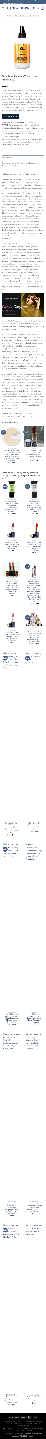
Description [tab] (7, 157)
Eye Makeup (15, 1422)
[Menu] (3, 8)
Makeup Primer (7, 144)
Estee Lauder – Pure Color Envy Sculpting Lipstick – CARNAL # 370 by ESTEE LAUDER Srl (34, 546)
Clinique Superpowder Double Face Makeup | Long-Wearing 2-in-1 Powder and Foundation (34, 1019)
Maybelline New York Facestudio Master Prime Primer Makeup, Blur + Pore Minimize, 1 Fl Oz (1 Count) (34, 506)
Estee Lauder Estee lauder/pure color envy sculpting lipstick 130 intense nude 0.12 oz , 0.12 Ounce (11, 828)
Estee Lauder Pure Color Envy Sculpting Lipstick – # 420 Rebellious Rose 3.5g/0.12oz (11, 636)
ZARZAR (24, 1436)
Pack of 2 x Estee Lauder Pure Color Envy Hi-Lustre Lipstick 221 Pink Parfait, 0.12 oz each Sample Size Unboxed (12, 587)
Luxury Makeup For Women (30, 142)
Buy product (10, 116)
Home (10, 16)
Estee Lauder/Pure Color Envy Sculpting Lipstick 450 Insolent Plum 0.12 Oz (11, 545)
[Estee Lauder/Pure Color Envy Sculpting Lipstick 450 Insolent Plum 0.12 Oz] (11, 530)
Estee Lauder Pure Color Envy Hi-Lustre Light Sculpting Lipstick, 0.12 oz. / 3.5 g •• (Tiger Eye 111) (34, 454)
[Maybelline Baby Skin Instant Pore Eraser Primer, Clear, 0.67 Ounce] (34, 735)
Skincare (18, 1423)
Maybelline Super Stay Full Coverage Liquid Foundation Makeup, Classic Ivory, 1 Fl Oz (11, 1018)
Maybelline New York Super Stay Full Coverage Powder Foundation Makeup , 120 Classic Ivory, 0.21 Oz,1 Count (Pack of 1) (12, 455)
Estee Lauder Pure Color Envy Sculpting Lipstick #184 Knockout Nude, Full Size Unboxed (34, 1208)
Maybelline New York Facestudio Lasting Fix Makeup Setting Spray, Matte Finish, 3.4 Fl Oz (12, 1399)
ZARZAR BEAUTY (23, 1425)
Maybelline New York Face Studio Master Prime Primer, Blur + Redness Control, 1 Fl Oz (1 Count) (12, 506)
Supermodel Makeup (32, 1423)
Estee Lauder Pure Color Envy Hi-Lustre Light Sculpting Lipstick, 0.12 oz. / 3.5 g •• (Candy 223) (11, 1208)
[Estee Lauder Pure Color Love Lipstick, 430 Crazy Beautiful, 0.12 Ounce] (34, 1307)
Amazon (7, 1422)
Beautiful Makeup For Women (19, 139)
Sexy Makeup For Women (27, 16)
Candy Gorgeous (23, 8)
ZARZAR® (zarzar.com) (11, 125)
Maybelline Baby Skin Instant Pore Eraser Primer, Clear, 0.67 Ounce (34, 826)
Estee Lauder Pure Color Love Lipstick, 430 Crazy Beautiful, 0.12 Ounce (34, 1398)
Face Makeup (34, 139)
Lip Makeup (37, 1422)
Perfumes (10, 1423)
